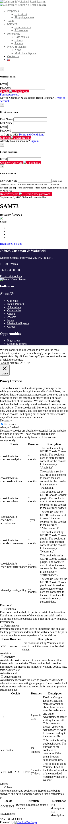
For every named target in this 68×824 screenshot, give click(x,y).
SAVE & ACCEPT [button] (11, 819)
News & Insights (16, 46)
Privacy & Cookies (11, 276)
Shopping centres (24, 17)
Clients (18, 40)
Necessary (10, 424)
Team (10, 20)
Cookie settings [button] (9, 362)
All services (21, 30)
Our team (12, 300)
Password (5, 87)
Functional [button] (6, 605)
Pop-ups (17, 243)
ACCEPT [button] (26, 362)
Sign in (34, 141)
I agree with (24, 134)
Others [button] (4, 783)
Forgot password (9, 94)
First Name (6, 119)
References (13, 33)
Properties (13, 10)
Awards (19, 43)
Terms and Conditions (31, 134)
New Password (8, 180)
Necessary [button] (6, 420)
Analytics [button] (5, 653)
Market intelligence (25, 53)
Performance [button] (7, 621)
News (18, 49)
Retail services (23, 27)
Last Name (6, 123)
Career (11, 326)
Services (12, 23)
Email (3, 83)
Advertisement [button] (8, 673)
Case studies (22, 36)
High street (21, 14)
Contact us (13, 56)
